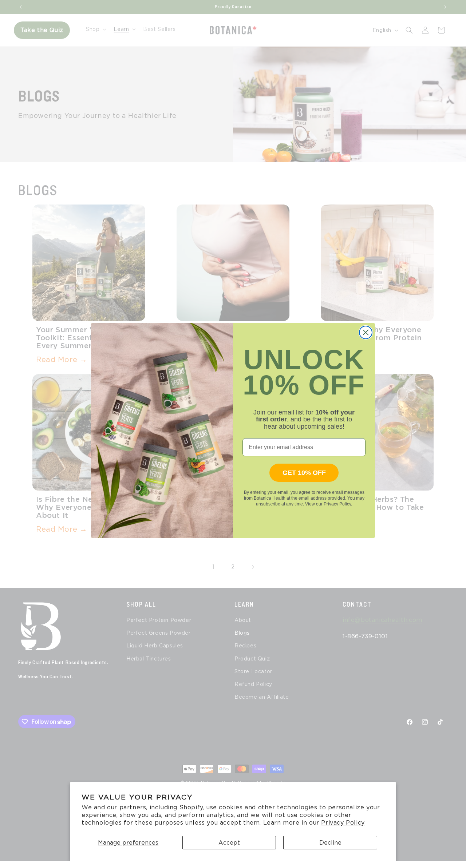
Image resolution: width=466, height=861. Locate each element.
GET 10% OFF (304, 472)
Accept (229, 842)
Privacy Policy (342, 822)
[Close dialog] (365, 332)
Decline (330, 842)
